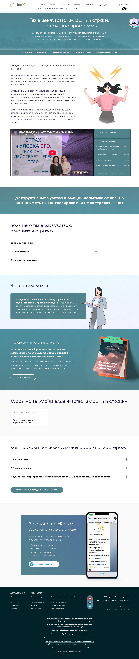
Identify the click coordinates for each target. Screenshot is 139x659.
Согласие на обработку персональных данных (69, 634)
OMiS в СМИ (15, 603)
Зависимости (36, 609)
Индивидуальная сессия (106, 52)
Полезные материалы (60, 52)
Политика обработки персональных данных (69, 630)
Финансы (34, 606)
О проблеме (27, 52)
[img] (17, 4)
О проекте (14, 597)
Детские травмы (57, 600)
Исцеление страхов (59, 603)
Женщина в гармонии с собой (63, 597)
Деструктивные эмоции (60, 606)
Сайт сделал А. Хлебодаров (118, 609)
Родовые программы (39, 597)
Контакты (13, 609)
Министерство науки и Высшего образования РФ (70, 648)
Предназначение (57, 609)
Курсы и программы (82, 52)
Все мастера (15, 600)
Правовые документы (121, 606)
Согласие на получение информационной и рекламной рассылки (69, 638)
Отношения (35, 600)
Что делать (41, 52)
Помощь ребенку (37, 603)
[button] (57, 8)
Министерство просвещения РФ (69, 652)
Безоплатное (15, 606)
